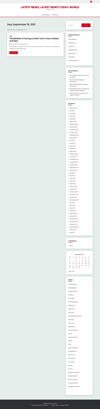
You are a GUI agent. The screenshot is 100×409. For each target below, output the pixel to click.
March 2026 (73, 121)
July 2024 (72, 140)
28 (73, 267)
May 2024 (72, 146)
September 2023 (74, 167)
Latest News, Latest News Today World (50, 7)
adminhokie (25, 44)
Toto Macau (71, 298)
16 (79, 263)
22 (76, 265)
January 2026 (73, 127)
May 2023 (72, 178)
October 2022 (73, 197)
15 (76, 263)
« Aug (69, 271)
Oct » (73, 271)
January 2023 (73, 189)
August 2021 (73, 229)
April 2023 (72, 181)
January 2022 (73, 216)
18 (85, 263)
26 (89, 265)
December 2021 (74, 219)
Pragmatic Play (72, 43)
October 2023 (73, 164)
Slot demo (70, 295)
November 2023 (74, 162)
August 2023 (73, 170)
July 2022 (72, 202)
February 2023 (74, 186)
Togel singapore (72, 39)
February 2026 (74, 124)
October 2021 (73, 224)
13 (70, 263)
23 (79, 265)
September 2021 (74, 227)
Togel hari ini (71, 46)
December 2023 (74, 159)
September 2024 (74, 135)
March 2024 (73, 151)
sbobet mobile (72, 53)
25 (85, 265)
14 (73, 263)
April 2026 (72, 119)
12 (89, 261)
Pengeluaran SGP (72, 50)
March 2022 (73, 210)
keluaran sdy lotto (73, 376)
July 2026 (72, 110)
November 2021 (74, 221)
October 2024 (73, 132)
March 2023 (73, 183)
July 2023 (72, 173)
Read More (13, 52)
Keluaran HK (55, 14)
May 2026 (72, 116)
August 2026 (73, 108)
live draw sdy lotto (73, 383)
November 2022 (74, 194)
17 (82, 263)
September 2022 (74, 200)
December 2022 (74, 191)
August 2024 (73, 137)
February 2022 (74, 213)
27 (70, 267)
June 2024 (72, 143)
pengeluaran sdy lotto (74, 386)
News (10, 35)
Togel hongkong (46, 14)
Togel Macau (71, 57)
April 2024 (72, 148)
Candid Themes (64, 405)
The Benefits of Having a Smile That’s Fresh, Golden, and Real (34, 39)
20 (70, 265)
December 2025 (74, 129)
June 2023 (72, 175)
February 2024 (74, 154)
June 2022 (72, 205)
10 (82, 261)
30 (79, 267)
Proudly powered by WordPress (40, 405)
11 (85, 261)
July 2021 (72, 232)
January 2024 (73, 156)
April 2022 (72, 208)
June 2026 (72, 113)
